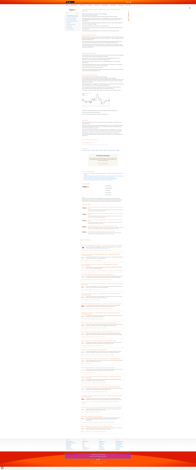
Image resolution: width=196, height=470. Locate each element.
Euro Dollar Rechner (120, 446)
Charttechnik (86, 260)
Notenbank (93, 372)
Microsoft (115, 270)
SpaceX (107, 250)
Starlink (110, 250)
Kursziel (106, 391)
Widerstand (105, 327)
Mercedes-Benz (101, 401)
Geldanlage (93, 382)
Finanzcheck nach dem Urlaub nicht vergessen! (92, 416)
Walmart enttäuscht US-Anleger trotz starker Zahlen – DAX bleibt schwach (99, 177)
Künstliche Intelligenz (89, 250)
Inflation (100, 308)
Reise (104, 422)
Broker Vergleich (69, 441)
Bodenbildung (86, 327)
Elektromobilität (96, 401)
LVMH (111, 308)
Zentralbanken (102, 336)
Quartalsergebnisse (96, 250)
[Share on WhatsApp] (128, 12)
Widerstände (97, 336)
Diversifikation (89, 308)
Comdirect (101, 442)
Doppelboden (90, 289)
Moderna (93, 431)
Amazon (89, 270)
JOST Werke (90, 412)
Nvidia (109, 279)
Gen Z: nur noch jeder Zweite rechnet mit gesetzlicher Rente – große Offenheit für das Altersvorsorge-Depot (101, 377)
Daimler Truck (91, 299)
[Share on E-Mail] (128, 20)
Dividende (93, 308)
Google (100, 270)
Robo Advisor (120, 5)
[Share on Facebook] (128, 16)
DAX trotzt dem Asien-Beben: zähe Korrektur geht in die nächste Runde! (98, 179)
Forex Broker (97, 5)
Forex (83, 444)
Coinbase (85, 289)
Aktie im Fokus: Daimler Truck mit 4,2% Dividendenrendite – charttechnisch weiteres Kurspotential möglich (100, 294)
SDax (94, 412)
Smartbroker (101, 448)
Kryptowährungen (101, 279)
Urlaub (107, 422)
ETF (90, 382)
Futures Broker (69, 448)
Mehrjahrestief (96, 327)
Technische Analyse (111, 150)
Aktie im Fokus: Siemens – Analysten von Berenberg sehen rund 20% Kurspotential (100, 178)
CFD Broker (90, 5)
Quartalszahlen (102, 250)
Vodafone (118, 150)
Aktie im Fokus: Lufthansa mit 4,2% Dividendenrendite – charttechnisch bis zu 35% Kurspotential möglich (100, 313)
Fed (92, 279)
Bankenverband (84, 422)
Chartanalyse (91, 327)
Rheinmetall (120, 270)
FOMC (87, 372)
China (92, 401)
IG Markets (101, 446)
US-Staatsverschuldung (100, 354)
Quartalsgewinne (91, 345)
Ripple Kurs (118, 449)
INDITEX (97, 308)
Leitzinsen (106, 279)
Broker (67, 5)
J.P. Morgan (102, 391)
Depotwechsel (85, 441)
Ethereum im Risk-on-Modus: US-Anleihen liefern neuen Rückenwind (97, 274)
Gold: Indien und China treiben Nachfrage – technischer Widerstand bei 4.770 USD (102, 226)
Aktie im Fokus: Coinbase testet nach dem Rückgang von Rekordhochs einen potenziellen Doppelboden (101, 284)
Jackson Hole (96, 279)
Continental (90, 260)
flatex (83, 14)
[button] (127, 2)
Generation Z (98, 382)
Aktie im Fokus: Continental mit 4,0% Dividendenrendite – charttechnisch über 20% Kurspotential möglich (100, 255)
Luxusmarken (107, 308)
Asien (85, 308)
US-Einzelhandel (96, 345)
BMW (87, 401)
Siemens (89, 363)
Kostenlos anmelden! (103, 163)
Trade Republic (102, 449)
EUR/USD (87, 354)
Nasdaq (105, 150)
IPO (84, 250)
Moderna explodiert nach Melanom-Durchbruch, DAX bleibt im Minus (97, 426)
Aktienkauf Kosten (119, 441)
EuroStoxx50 (97, 391)
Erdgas (96, 150)
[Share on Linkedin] (128, 14)
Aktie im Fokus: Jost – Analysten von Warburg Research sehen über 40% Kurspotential (101, 407)
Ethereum (89, 279)
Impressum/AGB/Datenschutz (95, 461)
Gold (87, 336)
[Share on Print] (128, 18)
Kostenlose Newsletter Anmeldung (98, 454)
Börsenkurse (83, 345)
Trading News (118, 445)
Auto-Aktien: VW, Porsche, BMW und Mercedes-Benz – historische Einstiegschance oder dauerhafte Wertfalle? (101, 396)
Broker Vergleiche (74, 5)
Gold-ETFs (90, 336)
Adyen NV (85, 391)
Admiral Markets (102, 441)
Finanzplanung (89, 422)
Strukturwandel (116, 401)
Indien (93, 336)
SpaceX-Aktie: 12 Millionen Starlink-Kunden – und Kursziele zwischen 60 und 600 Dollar (101, 245)
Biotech (83, 431)
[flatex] (72, 9)
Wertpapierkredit (85, 448)
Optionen (84, 446)
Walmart (101, 345)
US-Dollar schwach (93, 354)
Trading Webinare (119, 444)
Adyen (83, 391)
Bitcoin (86, 279)
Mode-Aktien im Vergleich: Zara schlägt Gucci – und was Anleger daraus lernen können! (101, 304)
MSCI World (105, 382)
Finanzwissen (128, 5)
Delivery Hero (87, 150)
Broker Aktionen (119, 442)
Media (102, 461)
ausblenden (77, 13)
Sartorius (100, 327)
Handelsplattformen (70, 449)
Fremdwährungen (95, 422)
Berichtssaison (93, 270)
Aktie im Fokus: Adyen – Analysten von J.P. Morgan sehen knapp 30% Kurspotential (100, 386)
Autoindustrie (84, 401)
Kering (103, 308)
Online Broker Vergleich (70, 442)
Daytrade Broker (105, 5)
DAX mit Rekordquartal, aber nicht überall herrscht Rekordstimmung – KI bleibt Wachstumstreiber (103, 176)
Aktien (82, 250)
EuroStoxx (101, 150)
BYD (89, 401)
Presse (105, 461)
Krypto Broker (113, 5)
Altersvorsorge (84, 382)
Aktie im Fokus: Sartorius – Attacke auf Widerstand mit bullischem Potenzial (98, 323)
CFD (83, 442)
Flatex (100, 445)
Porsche (106, 401)
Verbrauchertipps (111, 422)
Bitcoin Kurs (118, 448)
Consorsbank (101, 444)
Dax (83, 150)
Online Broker (82, 5)
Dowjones (93, 150)
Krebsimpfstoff (89, 431)
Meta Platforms (111, 270)
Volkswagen (83, 403)
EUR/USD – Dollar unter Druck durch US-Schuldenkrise (94, 349)
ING (101, 382)
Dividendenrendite (98, 260)
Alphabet (85, 270)
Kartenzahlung (101, 422)
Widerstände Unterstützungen (109, 354)
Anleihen (83, 279)
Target (105, 431)
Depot (88, 382)
